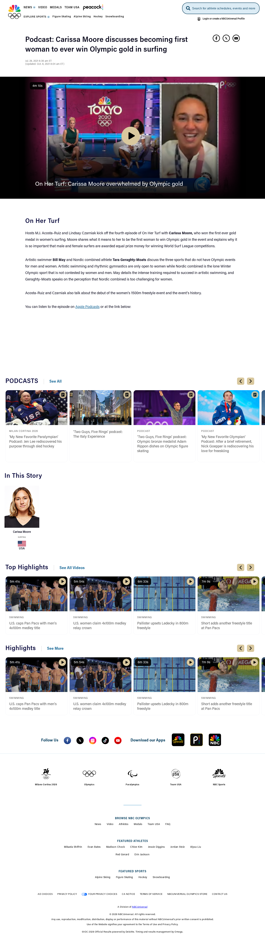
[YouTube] (118, 740)
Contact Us (219, 894)
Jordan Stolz (177, 847)
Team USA (154, 824)
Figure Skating (124, 877)
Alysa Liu (195, 847)
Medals (138, 824)
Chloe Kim (136, 847)
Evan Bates (94, 847)
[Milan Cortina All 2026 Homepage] (14, 12)
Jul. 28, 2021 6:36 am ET (38, 61)
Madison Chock (115, 847)
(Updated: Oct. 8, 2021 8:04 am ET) (44, 64)
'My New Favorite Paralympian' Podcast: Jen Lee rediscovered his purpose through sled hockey (35, 441)
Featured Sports (132, 871)
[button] (30, 8)
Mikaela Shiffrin (73, 847)
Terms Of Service (151, 894)
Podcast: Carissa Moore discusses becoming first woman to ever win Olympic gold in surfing (106, 45)
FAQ (168, 824)
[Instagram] (92, 740)
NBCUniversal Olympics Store (187, 894)
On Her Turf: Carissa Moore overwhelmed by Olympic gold (109, 184)
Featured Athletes (132, 841)
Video (110, 824)
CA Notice (128, 894)
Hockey (142, 877)
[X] (80, 740)
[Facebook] (67, 740)
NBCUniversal (139, 907)
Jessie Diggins (156, 847)
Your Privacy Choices (102, 894)
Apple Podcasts (87, 307)
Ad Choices (45, 894)
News (98, 824)
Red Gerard (122, 854)
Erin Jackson (141, 854)
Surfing (22, 537)
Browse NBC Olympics (132, 818)
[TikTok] (105, 740)
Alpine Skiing (103, 877)
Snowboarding (161, 877)
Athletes (123, 824)
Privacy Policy (67, 894)
